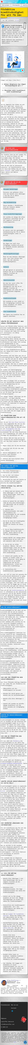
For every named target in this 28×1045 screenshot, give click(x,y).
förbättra (16, 741)
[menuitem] (5, 5)
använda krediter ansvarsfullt (11, 763)
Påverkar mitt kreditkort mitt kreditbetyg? (14, 91)
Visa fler (16, 80)
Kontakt (13, 1008)
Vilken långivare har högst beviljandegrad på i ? (14, 84)
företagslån (16, 5)
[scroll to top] (25, 1042)
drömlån (7, 170)
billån (3, 791)
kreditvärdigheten (18, 590)
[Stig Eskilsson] (4, 985)
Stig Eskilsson (13, 980)
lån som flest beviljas (17, 422)
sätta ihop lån (8, 927)
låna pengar (5, 5)
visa (16, 20)
